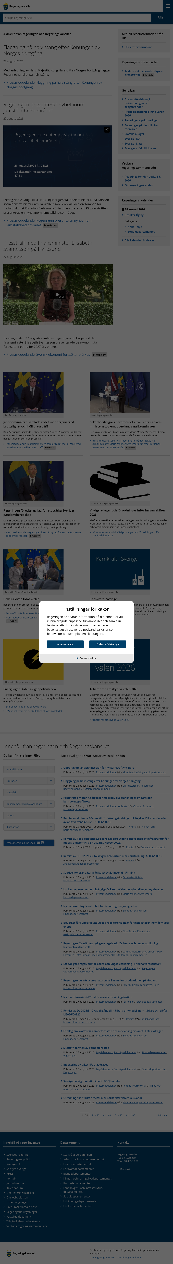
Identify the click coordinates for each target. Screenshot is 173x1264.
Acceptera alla (65, 644)
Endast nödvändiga (107, 644)
